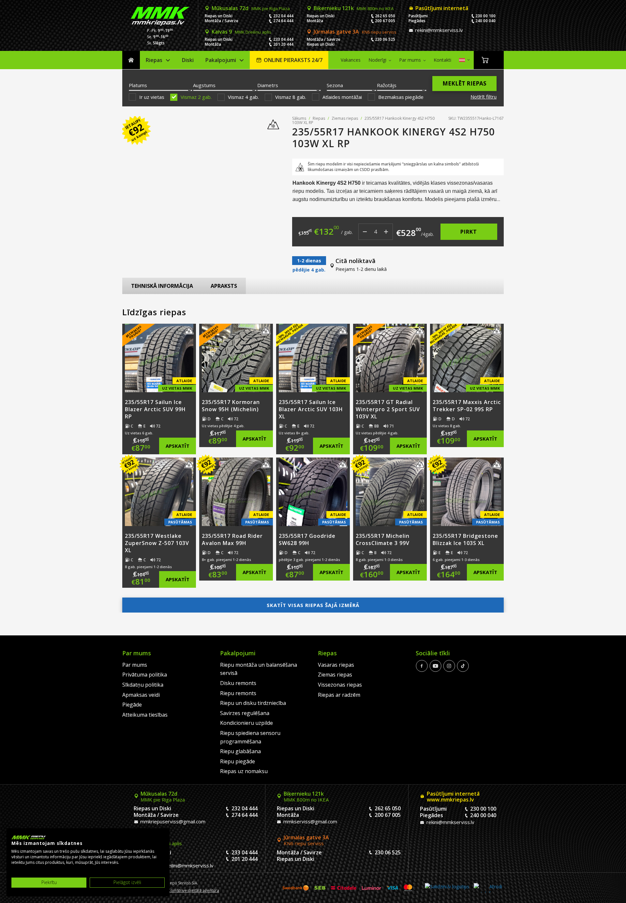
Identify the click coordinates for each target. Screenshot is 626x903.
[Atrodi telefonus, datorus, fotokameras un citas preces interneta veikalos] (488, 888)
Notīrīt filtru (483, 96)
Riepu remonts (238, 693)
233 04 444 (283, 39)
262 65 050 (385, 16)
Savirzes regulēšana (244, 713)
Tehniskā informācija (162, 285)
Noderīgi (377, 60)
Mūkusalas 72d (251, 8)
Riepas (154, 60)
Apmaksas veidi (141, 694)
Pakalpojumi (220, 60)
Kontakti (442, 60)
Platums (138, 85)
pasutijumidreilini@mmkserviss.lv (176, 865)
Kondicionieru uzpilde (246, 722)
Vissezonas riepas (340, 684)
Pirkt (468, 231)
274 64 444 (283, 20)
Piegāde (132, 704)
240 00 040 (485, 20)
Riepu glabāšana (240, 751)
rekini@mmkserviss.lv (438, 30)
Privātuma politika (144, 674)
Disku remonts (238, 683)
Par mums (410, 60)
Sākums (131, 60)
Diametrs (267, 85)
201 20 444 (283, 44)
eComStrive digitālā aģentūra (192, 890)
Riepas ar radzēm (339, 694)
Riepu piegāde (237, 761)
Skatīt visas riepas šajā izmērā (313, 605)
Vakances (351, 60)
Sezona (335, 85)
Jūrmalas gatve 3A (355, 31)
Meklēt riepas (464, 83)
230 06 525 (385, 39)
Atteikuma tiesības (145, 714)
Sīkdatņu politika (142, 684)
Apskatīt (177, 446)
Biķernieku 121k (354, 8)
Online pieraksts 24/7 (293, 60)
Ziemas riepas (345, 118)
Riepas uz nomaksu (244, 771)
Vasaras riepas (336, 664)
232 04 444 (283, 16)
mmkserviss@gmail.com (309, 821)
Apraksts (224, 285)
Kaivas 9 (241, 31)
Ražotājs (386, 85)
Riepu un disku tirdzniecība (253, 703)
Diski (188, 60)
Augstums (204, 85)
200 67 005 (385, 20)
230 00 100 (485, 16)
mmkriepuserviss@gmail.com (172, 821)
